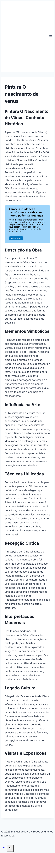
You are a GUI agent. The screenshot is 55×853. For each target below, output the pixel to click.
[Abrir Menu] (51, 37)
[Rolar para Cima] (4, 848)
